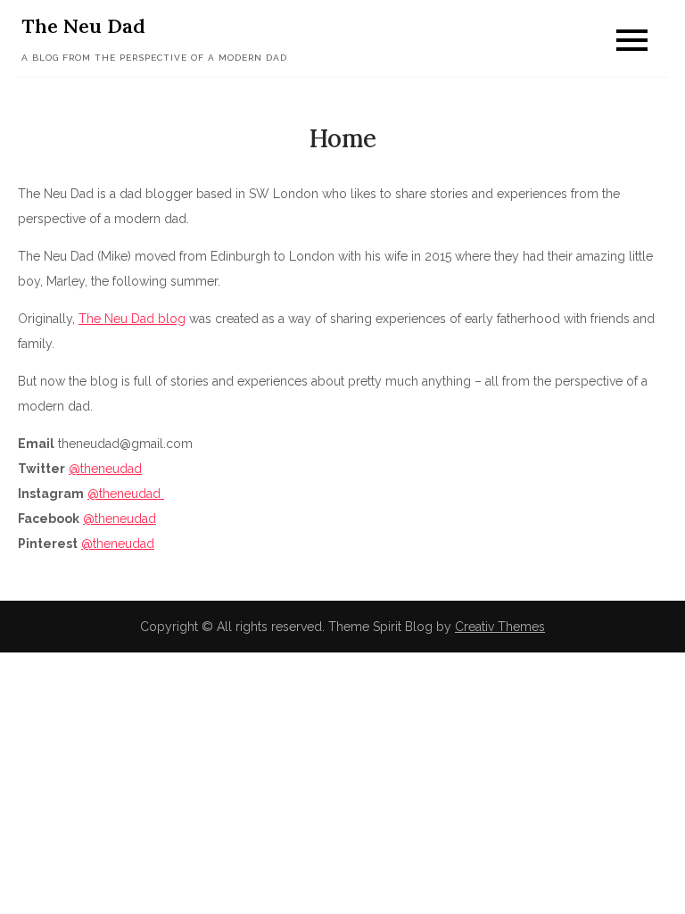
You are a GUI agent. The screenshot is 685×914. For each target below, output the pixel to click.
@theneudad (105, 468)
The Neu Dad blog (132, 319)
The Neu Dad (83, 25)
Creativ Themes (500, 626)
